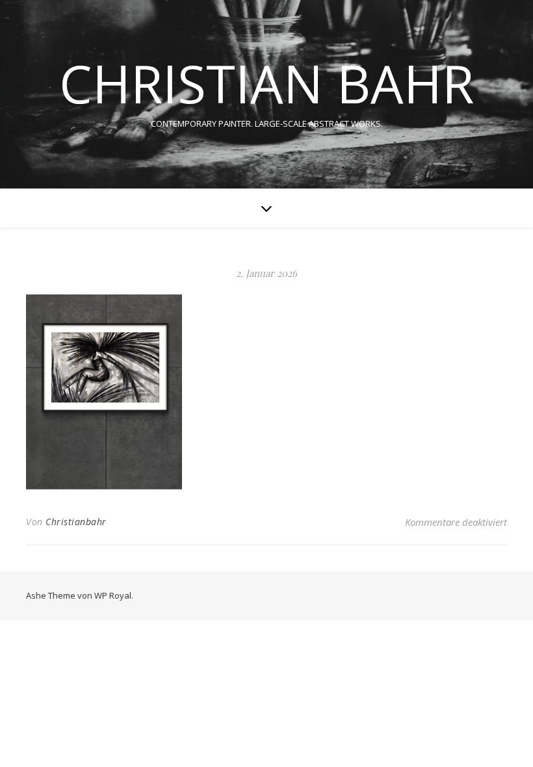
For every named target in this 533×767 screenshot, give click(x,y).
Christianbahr (76, 521)
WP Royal (112, 595)
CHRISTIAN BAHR (266, 83)
